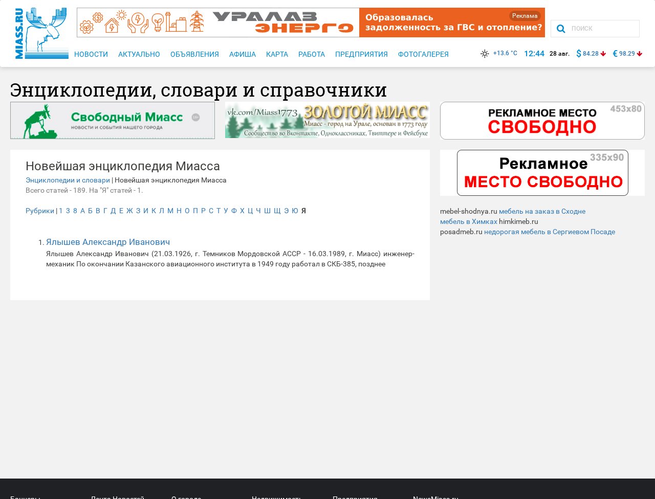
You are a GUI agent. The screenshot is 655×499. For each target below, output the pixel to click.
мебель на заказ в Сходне (542, 211)
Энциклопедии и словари (68, 180)
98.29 (627, 53)
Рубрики (40, 211)
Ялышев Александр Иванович (108, 242)
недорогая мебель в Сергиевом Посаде (549, 232)
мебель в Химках (468, 221)
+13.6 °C (505, 53)
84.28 (591, 53)
